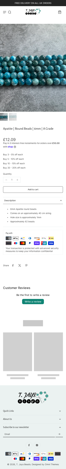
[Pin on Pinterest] (26, 265)
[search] (9, 12)
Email (7, 434)
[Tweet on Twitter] (19, 265)
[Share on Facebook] (13, 265)
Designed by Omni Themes (45, 464)
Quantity (7, 174)
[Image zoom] (33, 68)
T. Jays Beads (23, 464)
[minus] (6, 179)
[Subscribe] (59, 434)
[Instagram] (37, 445)
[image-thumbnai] (4, 117)
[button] (33, 189)
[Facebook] (29, 445)
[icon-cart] (59, 12)
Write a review (33, 301)
